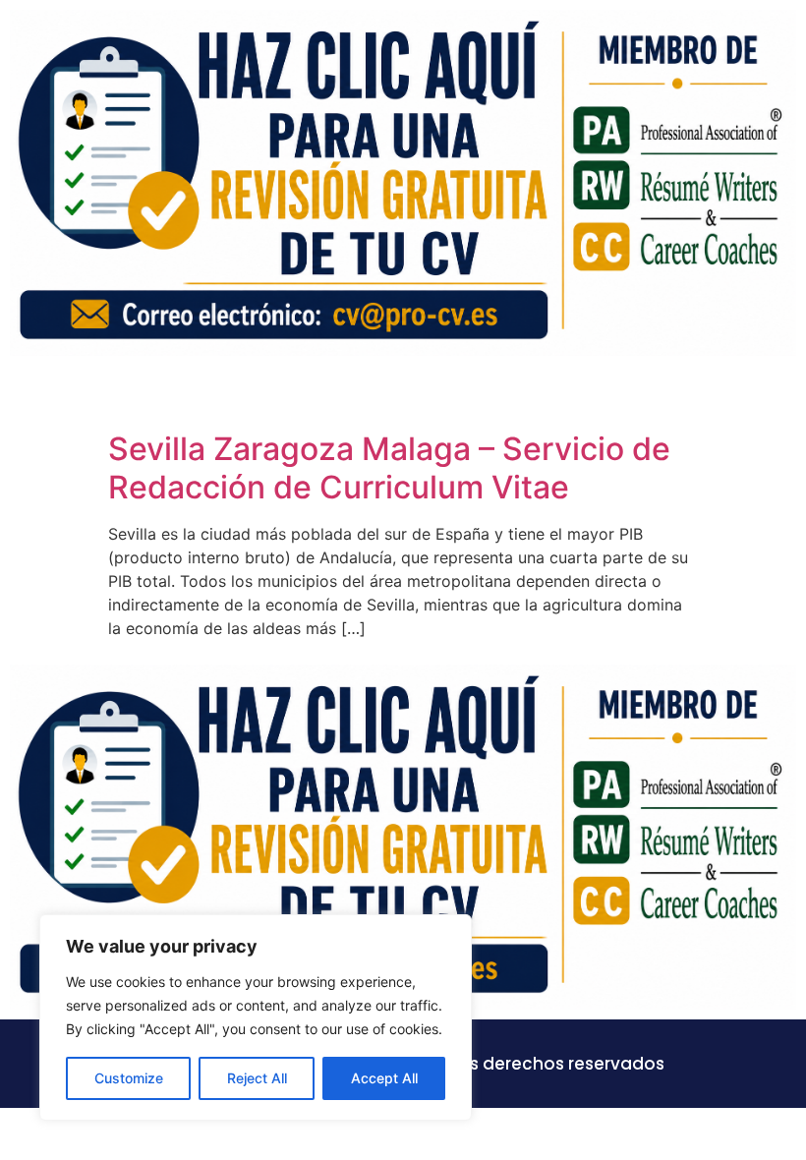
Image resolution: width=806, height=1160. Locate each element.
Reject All (257, 1078)
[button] (780, 394)
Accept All (384, 1078)
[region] (255, 1017)
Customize (128, 1078)
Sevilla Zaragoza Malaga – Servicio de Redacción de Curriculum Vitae (389, 467)
